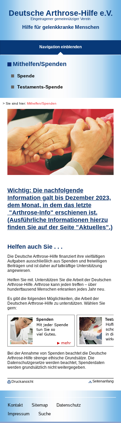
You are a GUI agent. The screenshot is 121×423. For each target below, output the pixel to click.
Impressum (19, 413)
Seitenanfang (103, 381)
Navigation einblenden (60, 47)
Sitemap (40, 405)
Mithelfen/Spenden (40, 64)
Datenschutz (68, 405)
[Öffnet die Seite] (41, 317)
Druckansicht (22, 381)
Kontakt (15, 405)
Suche (44, 413)
